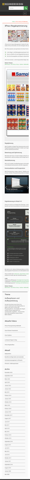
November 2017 (8, 415)
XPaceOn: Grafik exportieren (11, 363)
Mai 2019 (7, 392)
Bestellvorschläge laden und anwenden (14, 357)
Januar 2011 (8, 461)
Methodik (26, 64)
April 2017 (7, 428)
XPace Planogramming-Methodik (13, 325)
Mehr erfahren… (8, 314)
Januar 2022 (8, 389)
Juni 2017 (7, 421)
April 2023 (7, 382)
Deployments (8, 353)
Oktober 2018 (8, 402)
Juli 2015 (7, 448)
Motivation (7, 64)
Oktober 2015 (8, 438)
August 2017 (8, 418)
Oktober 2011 (8, 458)
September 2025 (9, 375)
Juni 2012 (7, 454)
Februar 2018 (8, 408)
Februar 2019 (8, 395)
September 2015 (9, 441)
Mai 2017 (7, 425)
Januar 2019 (8, 398)
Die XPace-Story (15, 64)
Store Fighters (8, 335)
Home (13, 21)
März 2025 (7, 379)
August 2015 (8, 444)
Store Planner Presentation (11, 330)
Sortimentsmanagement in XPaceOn (13, 360)
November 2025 (8, 372)
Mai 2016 (7, 431)
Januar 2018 (8, 412)
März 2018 (7, 405)
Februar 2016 (8, 435)
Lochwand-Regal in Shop (11, 340)
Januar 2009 (8, 471)
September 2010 (9, 464)
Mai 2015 (7, 451)
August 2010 (8, 468)
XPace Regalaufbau (9, 344)
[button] (6, 187)
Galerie (21, 64)
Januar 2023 (8, 385)
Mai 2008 (7, 474)
